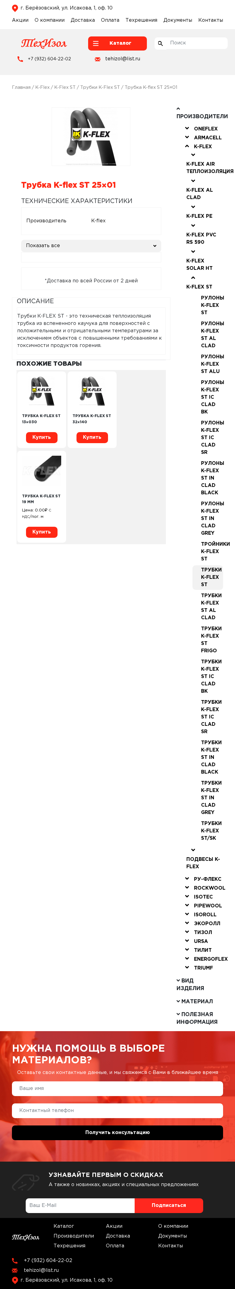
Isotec (203, 897)
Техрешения (141, 20)
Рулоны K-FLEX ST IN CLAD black (212, 478)
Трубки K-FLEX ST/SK (211, 831)
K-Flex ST (65, 87)
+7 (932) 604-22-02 (49, 59)
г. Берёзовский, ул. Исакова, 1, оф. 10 (67, 8)
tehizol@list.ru (122, 59)
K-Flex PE (199, 216)
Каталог (64, 1226)
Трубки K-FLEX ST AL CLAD (211, 607)
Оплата (110, 20)
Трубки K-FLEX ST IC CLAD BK (211, 677)
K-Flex (42, 87)
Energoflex (211, 959)
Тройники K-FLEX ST (212, 551)
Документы (177, 20)
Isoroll (205, 915)
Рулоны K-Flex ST (212, 305)
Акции (20, 20)
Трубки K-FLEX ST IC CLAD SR (211, 717)
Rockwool (210, 888)
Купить (41, 437)
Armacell (208, 138)
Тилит (203, 950)
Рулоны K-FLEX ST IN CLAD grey (212, 519)
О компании (50, 20)
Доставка (83, 20)
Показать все (43, 245)
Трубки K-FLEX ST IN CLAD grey (211, 798)
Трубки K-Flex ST (100, 87)
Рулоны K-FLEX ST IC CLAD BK (212, 397)
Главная (21, 87)
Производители (74, 1236)
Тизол (203, 932)
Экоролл (207, 924)
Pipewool (208, 906)
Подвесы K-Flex (203, 863)
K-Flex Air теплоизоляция (210, 168)
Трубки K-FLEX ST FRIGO (211, 640)
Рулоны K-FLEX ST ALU (212, 364)
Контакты (210, 20)
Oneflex (206, 129)
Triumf (203, 968)
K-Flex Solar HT (199, 265)
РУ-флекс (208, 879)
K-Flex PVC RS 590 (201, 239)
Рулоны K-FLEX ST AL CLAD (212, 335)
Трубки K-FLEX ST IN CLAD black (211, 758)
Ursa (201, 941)
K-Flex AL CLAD (199, 194)
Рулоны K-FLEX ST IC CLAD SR (212, 438)
